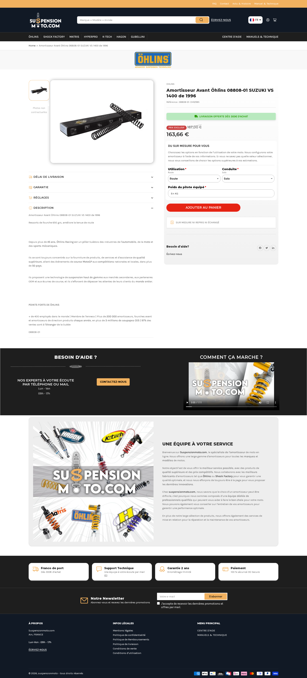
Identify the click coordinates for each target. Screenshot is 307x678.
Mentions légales (123, 630)
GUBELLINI (138, 36)
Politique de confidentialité (129, 635)
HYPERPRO (91, 36)
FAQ (214, 3)
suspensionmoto (48, 673)
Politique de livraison (125, 644)
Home (32, 45)
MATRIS (74, 36)
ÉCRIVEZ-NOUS (221, 20)
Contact (224, 3)
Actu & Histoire (241, 3)
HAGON (121, 36)
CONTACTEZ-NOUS (113, 381)
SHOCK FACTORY (54, 36)
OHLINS (170, 84)
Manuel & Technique (266, 3)
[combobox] (143, 20)
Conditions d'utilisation (127, 653)
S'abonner (215, 596)
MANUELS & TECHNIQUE (262, 36)
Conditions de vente (125, 648)
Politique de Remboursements (131, 639)
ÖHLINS (34, 36)
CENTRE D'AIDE (232, 36)
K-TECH (107, 36)
